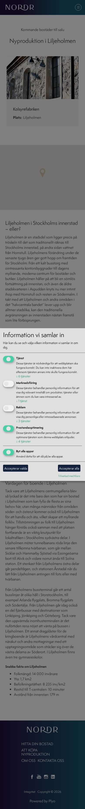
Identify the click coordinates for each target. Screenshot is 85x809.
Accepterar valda (15, 468)
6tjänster (23, 376)
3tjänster (23, 421)
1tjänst (21, 400)
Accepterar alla (69, 468)
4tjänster (23, 441)
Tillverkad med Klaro (69, 476)
